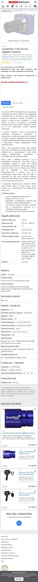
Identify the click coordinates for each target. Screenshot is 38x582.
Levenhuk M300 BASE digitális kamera (27, 452)
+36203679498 (24, 41)
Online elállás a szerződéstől (9, 539)
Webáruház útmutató (7, 547)
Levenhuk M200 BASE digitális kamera (18, 433)
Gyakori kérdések (6, 550)
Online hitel (4, 536)
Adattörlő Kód (5, 542)
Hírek (2, 561)
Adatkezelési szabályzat (8, 553)
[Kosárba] (3, 409)
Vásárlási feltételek (6, 545)
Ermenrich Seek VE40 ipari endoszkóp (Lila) (26, 473)
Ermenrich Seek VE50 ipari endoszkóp (26, 494)
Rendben (19, 579)
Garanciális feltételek (7, 558)
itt (30, 576)
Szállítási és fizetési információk (10, 556)
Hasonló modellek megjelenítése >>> (14, 82)
